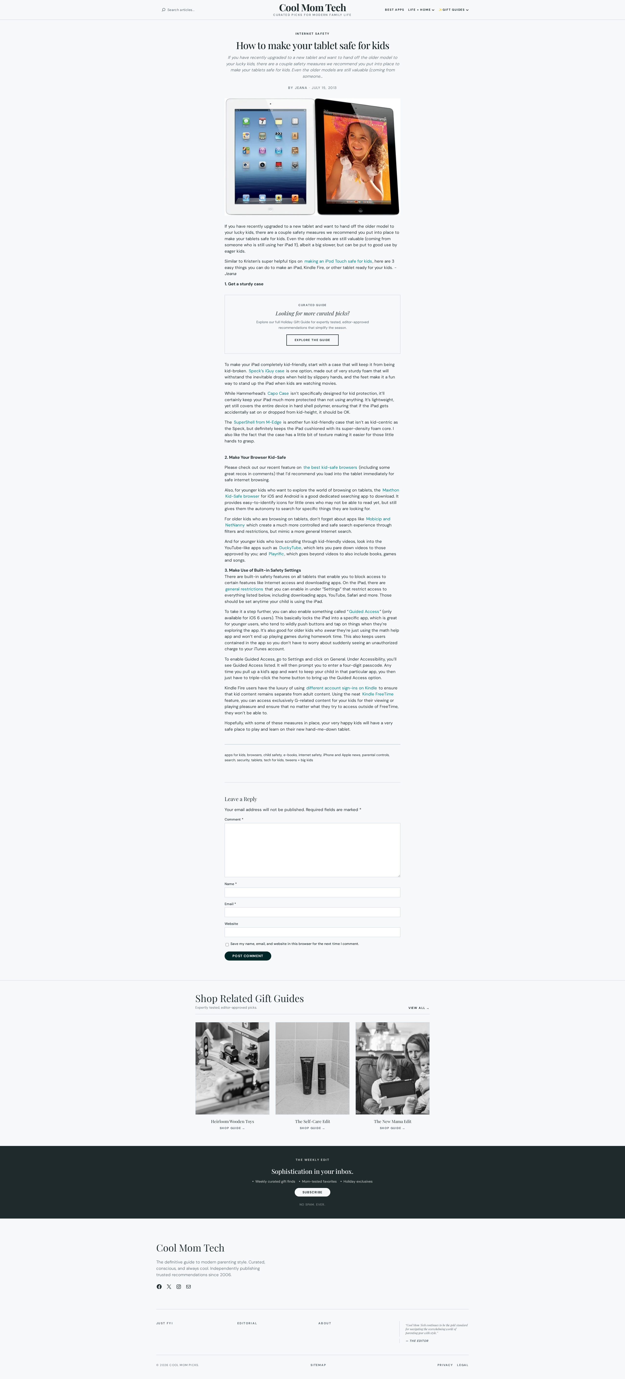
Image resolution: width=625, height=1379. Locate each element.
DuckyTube (290, 547)
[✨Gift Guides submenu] (467, 9)
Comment (234, 819)
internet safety (310, 755)
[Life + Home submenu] (433, 9)
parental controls (375, 755)
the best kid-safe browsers (330, 467)
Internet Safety (312, 34)
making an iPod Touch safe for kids (338, 261)
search (230, 760)
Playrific (276, 553)
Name (231, 884)
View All (419, 1008)
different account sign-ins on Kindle (341, 688)
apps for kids (235, 755)
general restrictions (244, 589)
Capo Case (278, 393)
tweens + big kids (299, 760)
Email (230, 904)
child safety (272, 755)
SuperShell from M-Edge (257, 422)
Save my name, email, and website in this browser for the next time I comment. (294, 943)
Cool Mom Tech (312, 7)
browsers (254, 755)
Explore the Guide (317, 342)
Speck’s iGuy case (266, 371)
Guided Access (364, 611)
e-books (290, 755)
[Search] (163, 9)
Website (231, 923)
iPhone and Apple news (341, 755)
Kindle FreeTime (378, 694)
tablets (256, 760)
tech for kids (274, 760)
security (243, 760)
